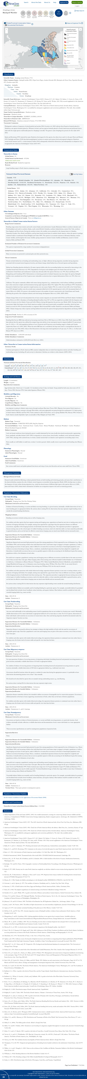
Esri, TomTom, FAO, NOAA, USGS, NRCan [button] (14, 68)
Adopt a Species (77, 2)
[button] (6, 29)
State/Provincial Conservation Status (19, 23)
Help (54, 2)
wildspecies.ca (37, 218)
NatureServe (41, 1073)
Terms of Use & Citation (52, 1073)
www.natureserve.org (48, 1072)
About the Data (36, 2)
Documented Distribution (15, 25)
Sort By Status (77, 174)
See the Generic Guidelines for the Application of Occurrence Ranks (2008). (25, 797)
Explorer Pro (64, 2)
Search (26, 2)
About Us (47, 2)
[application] (43, 48)
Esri (82, 68)
